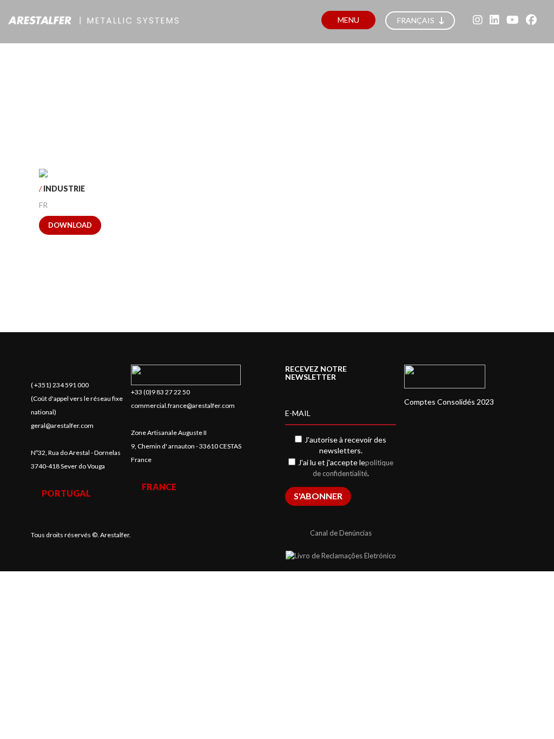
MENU (348, 19)
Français (416, 20)
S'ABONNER (318, 496)
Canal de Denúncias (341, 533)
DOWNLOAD (70, 225)
